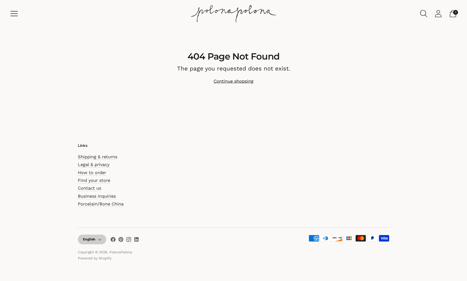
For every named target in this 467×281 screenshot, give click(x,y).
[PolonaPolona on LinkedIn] (136, 240)
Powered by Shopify (94, 258)
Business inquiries (97, 196)
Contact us (89, 188)
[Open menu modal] (14, 13)
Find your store (94, 180)
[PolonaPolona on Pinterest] (121, 240)
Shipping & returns (97, 156)
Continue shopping (233, 81)
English (89, 239)
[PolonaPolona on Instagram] (129, 240)
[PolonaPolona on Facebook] (113, 240)
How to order (92, 172)
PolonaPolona (120, 252)
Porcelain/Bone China (101, 203)
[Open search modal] (424, 13)
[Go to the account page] (438, 13)
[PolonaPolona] (233, 13)
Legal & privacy (93, 164)
